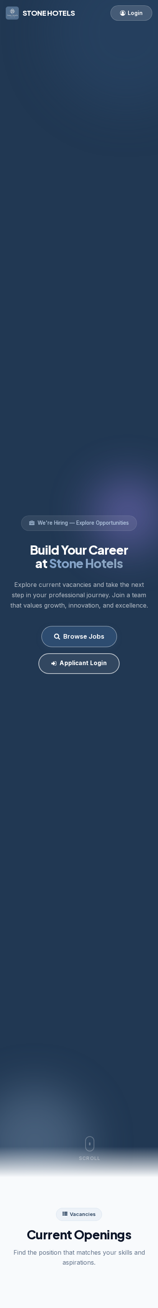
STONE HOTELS (49, 12)
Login (135, 13)
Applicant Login (82, 663)
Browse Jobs (83, 636)
